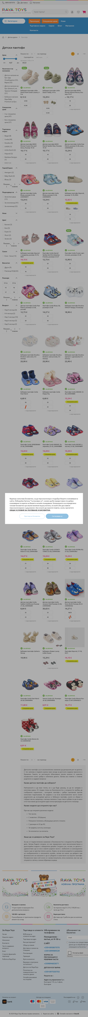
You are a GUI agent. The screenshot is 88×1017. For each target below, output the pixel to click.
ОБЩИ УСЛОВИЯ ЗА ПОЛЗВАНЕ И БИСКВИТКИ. (30, 510)
